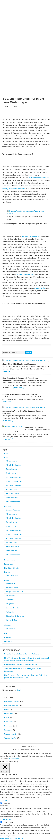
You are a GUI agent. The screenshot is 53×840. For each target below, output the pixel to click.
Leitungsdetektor (12, 498)
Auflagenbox (10, 612)
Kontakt (16, 749)
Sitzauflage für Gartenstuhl (15, 616)
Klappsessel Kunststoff (14, 591)
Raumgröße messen (13, 485)
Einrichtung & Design (13, 33)
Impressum (36, 37)
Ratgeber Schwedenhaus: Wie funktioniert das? (20, 394)
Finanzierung (45, 29)
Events (15, 37)
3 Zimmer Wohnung (13, 510)
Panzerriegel (10, 628)
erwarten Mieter (39, 288)
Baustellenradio (11, 469)
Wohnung (18, 29)
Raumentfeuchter (12, 489)
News (4, 29)
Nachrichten (8, 726)
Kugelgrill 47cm (11, 620)
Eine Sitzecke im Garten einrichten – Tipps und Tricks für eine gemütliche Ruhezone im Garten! (26, 429)
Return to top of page (27, 746)
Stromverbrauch (12, 575)
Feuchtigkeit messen (13, 477)
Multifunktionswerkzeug (14, 481)
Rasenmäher (10, 583)
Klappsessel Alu (12, 587)
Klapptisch (10, 604)
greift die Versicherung (25, 274)
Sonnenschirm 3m (12, 608)
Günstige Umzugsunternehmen (13, 188)
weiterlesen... (15, 759)
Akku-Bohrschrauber (13, 465)
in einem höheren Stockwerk (39, 178)
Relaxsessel (10, 596)
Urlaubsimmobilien (10, 734)
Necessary (7, 803)
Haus (10, 29)
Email (19, 690)
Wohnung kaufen (10, 738)
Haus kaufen (8, 722)
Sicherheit (44, 33)
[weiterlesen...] (7, 371)
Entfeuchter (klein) (12, 494)
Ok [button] (9, 759)
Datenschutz (24, 37)
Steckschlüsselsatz (13, 502)
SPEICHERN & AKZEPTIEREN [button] (11, 839)
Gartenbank (10, 600)
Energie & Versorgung (12, 705)
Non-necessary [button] (5, 819)
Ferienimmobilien (31, 29)
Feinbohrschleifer (12, 473)
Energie (27, 33)
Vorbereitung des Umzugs (31, 236)
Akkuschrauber (11, 461)
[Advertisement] (26, 67)
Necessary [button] (4, 800)
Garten (35, 33)
